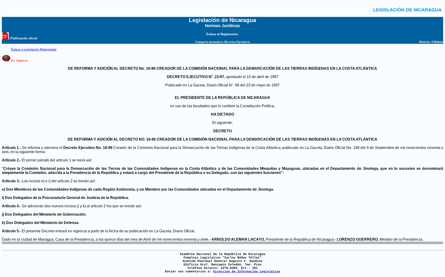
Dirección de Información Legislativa (246, 271)
